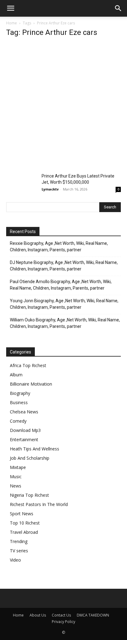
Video (15, 560)
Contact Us (61, 615)
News (15, 486)
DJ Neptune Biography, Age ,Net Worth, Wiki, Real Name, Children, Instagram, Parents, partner (64, 265)
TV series (19, 551)
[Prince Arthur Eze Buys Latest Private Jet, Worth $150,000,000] (21, 183)
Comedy (18, 421)
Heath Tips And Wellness (34, 449)
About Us (38, 615)
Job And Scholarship (29, 458)
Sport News (21, 514)
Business (19, 402)
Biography (20, 393)
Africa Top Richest (28, 365)
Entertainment (24, 439)
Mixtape (18, 467)
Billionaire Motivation (31, 384)
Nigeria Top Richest (29, 495)
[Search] (118, 8)
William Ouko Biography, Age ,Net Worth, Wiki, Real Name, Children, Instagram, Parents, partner (65, 323)
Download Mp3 (25, 430)
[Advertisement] (63, 106)
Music (16, 476)
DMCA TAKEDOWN (93, 615)
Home (11, 23)
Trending (18, 541)
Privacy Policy (63, 621)
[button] (10, 8)
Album (16, 375)
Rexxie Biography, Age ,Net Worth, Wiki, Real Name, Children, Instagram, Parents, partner (59, 246)
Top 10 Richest (25, 523)
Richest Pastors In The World (39, 504)
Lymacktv (50, 189)
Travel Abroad (24, 532)
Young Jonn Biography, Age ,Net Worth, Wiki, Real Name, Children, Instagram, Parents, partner (64, 304)
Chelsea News (24, 412)
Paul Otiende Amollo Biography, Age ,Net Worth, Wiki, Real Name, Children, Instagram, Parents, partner (61, 285)
